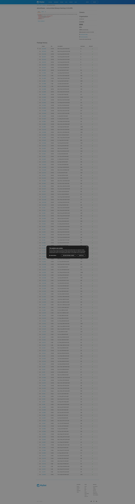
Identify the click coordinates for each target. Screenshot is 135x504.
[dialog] (67, 252)
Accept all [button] (81, 255)
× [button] (86, 246)
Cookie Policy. (82, 252)
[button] (52, 255)
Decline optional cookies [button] (68, 255)
